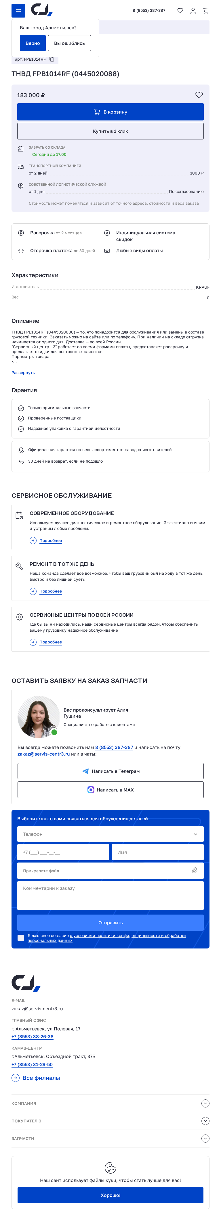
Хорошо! (111, 1195)
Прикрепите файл (41, 870)
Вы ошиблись (69, 43)
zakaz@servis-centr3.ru (44, 754)
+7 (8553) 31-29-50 (32, 1064)
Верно (33, 43)
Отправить (110, 922)
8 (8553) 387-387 (149, 10)
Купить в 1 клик (110, 131)
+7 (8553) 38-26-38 (33, 1036)
